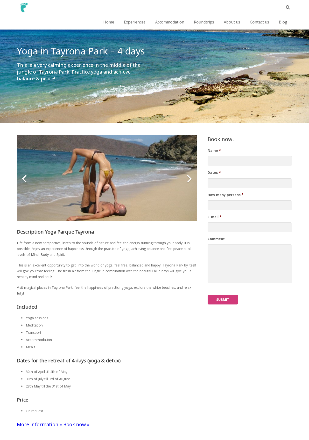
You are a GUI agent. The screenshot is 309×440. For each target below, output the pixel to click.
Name (214, 150)
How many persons (226, 195)
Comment (216, 239)
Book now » (76, 424)
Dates (214, 172)
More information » (39, 424)
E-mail (214, 217)
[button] (24, 178)
